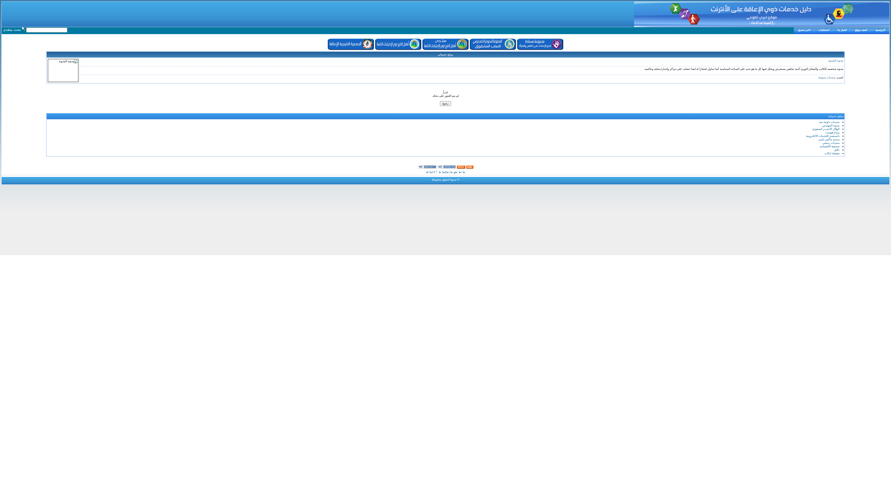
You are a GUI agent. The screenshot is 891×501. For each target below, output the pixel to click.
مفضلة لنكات (831, 153)
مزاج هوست (832, 132)
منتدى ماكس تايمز (829, 139)
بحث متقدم (12, 30)
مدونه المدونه (835, 60)
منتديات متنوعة (827, 77)
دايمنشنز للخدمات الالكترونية (822, 136)
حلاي (836, 149)
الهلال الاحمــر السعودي (825, 129)
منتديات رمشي (830, 143)
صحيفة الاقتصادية (829, 146)
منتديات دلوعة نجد (829, 122)
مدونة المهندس (830, 125)
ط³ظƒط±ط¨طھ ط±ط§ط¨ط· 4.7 (445, 172)
